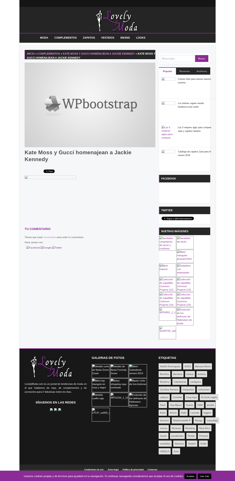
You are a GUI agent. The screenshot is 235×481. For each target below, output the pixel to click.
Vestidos (107, 37)
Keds (162, 412)
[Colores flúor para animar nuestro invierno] (168, 84)
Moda (44, 37)
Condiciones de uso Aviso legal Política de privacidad (114, 469)
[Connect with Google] (46, 247)
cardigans (195, 381)
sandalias (165, 443)
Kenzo (173, 412)
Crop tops (191, 397)
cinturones (204, 389)
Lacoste (195, 412)
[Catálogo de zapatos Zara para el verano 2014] (168, 156)
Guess (189, 405)
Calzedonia (180, 381)
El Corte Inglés (209, 397)
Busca (201, 58)
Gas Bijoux (176, 405)
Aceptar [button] (190, 476)
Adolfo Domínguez (170, 366)
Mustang (190, 428)
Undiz (203, 443)
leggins (207, 412)
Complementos (65, 37)
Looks (140, 37)
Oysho (163, 435)
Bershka (164, 374)
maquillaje (212, 420)
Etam (163, 405)
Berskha (177, 374)
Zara (176, 451)
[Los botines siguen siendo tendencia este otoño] (168, 108)
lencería (164, 420)
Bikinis (125, 37)
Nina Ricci (204, 428)
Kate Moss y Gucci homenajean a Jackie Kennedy (99, 53)
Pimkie (191, 435)
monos (163, 428)
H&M (200, 405)
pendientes (177, 435)
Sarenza (179, 443)
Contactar (152, 469)
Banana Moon (203, 366)
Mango (198, 420)
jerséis (210, 405)
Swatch (192, 443)
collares (164, 397)
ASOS (187, 366)
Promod (203, 435)
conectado (50, 237)
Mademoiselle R (182, 420)
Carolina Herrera (169, 389)
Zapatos (89, 37)
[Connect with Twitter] (57, 247)
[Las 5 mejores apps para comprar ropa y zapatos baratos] (168, 137)
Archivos (201, 71)
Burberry (164, 381)
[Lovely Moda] (117, 21)
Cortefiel (177, 397)
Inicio (31, 37)
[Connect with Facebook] (33, 247)
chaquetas (188, 389)
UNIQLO (164, 451)
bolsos (190, 374)
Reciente (184, 71)
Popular (167, 71)
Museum (176, 428)
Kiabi (183, 412)
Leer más (204, 476)
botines (202, 374)
